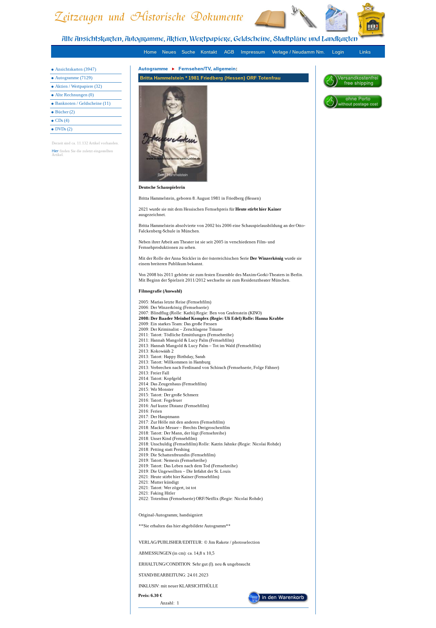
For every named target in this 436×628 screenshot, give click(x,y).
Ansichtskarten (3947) (75, 69)
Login (338, 52)
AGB (229, 52)
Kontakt (209, 52)
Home (150, 52)
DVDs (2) (63, 128)
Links (365, 52)
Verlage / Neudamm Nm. (298, 52)
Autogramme (153, 68)
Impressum (253, 52)
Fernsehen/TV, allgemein (207, 68)
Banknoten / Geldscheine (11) (82, 103)
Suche (188, 52)
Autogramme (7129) (73, 77)
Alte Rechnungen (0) (74, 94)
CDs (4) (62, 120)
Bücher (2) (65, 111)
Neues (169, 52)
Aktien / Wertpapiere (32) (78, 86)
